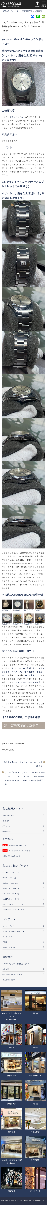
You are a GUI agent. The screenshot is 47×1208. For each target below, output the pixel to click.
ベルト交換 (7, 831)
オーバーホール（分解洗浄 (23, 668)
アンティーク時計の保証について (15, 931)
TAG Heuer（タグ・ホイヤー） (14, 910)
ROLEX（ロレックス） (11, 872)
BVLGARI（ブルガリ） (11, 894)
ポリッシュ (7, 826)
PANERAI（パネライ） (11, 899)
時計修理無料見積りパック (18, 845)
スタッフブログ (8, 926)
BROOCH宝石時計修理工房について (16, 964)
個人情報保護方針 (9, 980)
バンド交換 (30, 675)
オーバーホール (8, 815)
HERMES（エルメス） (11, 888)
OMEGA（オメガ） (10, 878)
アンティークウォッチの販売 (19, 851)
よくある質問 (7, 937)
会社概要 (6, 969)
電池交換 (6, 821)
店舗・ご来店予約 (9, 947)
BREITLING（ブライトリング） (14, 904)
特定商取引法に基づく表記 (12, 974)
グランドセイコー (17, 117)
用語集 (5, 942)
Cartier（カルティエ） (11, 883)
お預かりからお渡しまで (12, 856)
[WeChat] (43, 17)
